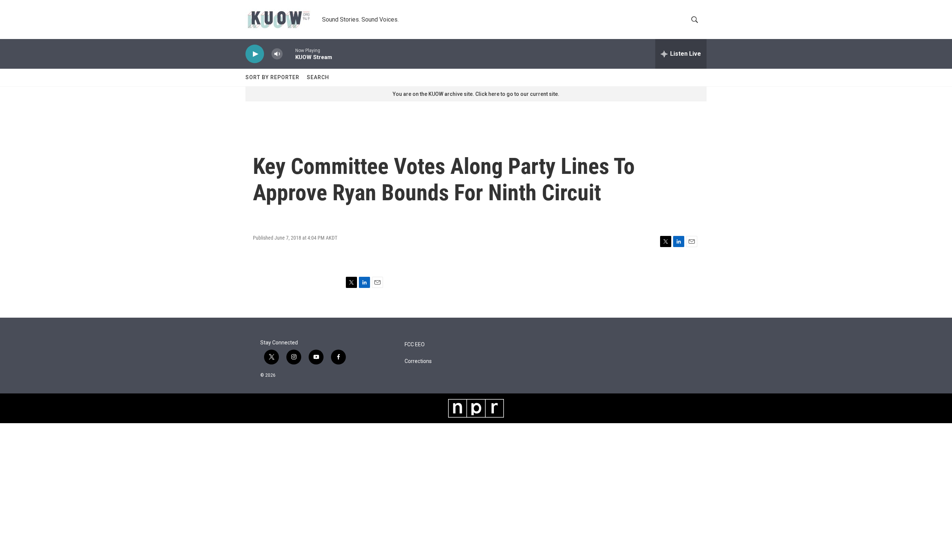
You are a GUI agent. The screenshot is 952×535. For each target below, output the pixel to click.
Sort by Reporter (272, 77)
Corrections (418, 361)
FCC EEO (415, 344)
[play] (255, 54)
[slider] (289, 54)
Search (318, 77)
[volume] (277, 54)
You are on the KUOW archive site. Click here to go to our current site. (476, 94)
